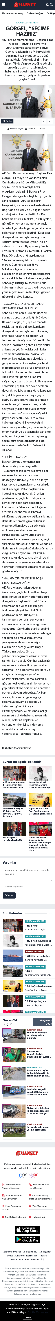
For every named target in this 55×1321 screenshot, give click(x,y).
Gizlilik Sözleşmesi (38, 1312)
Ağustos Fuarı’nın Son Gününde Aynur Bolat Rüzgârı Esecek (40, 811)
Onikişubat (45, 1252)
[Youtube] (35, 1175)
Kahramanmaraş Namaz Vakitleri (12, 1197)
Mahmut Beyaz (16, 129)
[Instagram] (30, 1175)
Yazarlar (43, 1255)
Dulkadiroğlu (35, 13)
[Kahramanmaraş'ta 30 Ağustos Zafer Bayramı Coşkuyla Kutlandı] (14, 799)
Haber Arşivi (39, 1217)
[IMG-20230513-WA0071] (27, 152)
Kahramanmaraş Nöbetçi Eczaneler (12, 1186)
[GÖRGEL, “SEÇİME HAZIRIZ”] (27, 101)
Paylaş (9, 121)
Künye (25, 1259)
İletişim (35, 1259)
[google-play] (27, 1240)
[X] (24, 1175)
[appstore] (27, 1230)
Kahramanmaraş (12, 13)
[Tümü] (51, 913)
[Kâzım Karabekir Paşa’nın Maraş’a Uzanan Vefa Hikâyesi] (41, 773)
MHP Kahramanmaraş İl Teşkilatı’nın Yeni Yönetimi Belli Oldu (14, 785)
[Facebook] (19, 1175)
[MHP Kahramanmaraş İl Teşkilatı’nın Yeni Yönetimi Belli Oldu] (14, 773)
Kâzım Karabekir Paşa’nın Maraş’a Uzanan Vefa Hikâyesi (40, 785)
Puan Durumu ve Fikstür (12, 1208)
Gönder (9, 895)
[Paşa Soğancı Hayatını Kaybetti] (14, 828)
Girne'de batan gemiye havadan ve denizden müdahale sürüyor (37, 958)
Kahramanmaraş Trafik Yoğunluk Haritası (40, 1197)
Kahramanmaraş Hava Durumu (39, 1186)
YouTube (16, 1259)
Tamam (28, 1317)
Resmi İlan (31, 1255)
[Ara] (51, 5)
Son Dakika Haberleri (15, 1217)
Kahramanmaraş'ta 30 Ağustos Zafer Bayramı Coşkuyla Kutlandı (38, 973)
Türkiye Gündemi (34, 952)
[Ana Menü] (3, 5)
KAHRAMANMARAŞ (27, 22)
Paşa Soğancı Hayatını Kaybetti (36, 1003)
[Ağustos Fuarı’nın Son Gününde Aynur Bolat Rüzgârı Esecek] (41, 799)
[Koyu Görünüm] (47, 5)
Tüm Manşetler (39, 1206)
